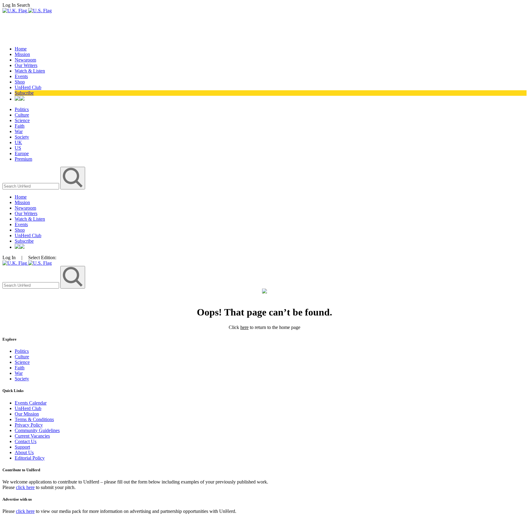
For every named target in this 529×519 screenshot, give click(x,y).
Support (22, 447)
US (18, 148)
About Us (24, 452)
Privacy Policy (29, 425)
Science (22, 120)
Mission (22, 54)
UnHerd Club (28, 87)
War (19, 131)
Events (21, 76)
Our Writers (26, 65)
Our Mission (27, 413)
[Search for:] (31, 186)
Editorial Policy (30, 458)
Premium (23, 159)
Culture (22, 115)
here (244, 327)
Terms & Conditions (34, 419)
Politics (22, 109)
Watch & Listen (30, 70)
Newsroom (25, 59)
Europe (22, 153)
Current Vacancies (32, 436)
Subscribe (24, 92)
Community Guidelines (37, 430)
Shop (20, 81)
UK (18, 142)
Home (21, 48)
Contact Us (25, 441)
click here (25, 487)
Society (22, 137)
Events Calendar (31, 402)
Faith (19, 126)
